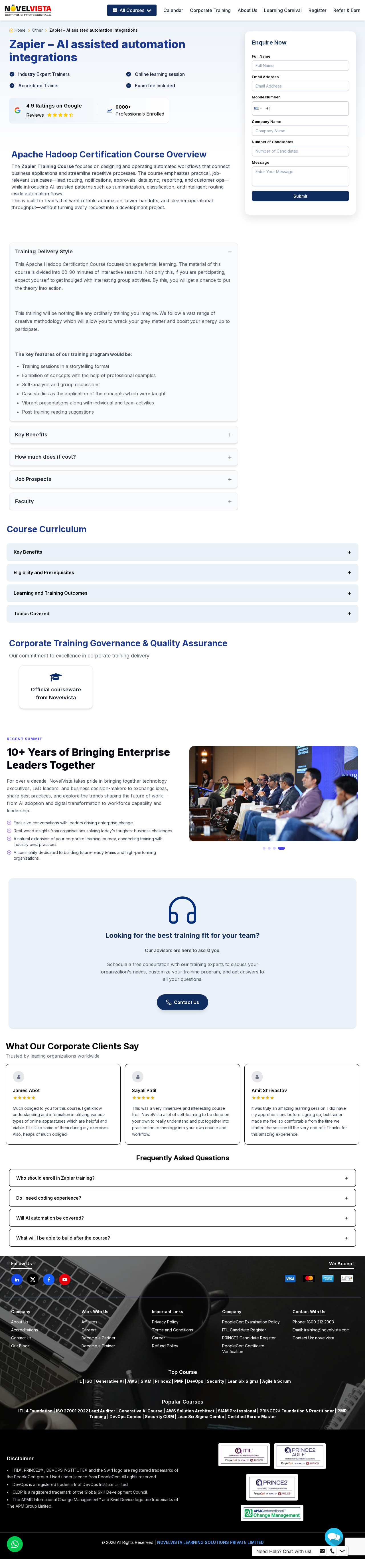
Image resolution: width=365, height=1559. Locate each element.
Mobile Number (266, 97)
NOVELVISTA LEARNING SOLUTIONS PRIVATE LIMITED (210, 1542)
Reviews (35, 115)
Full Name (261, 56)
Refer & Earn (346, 10)
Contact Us (186, 1002)
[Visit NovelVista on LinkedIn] (17, 1279)
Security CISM (159, 1416)
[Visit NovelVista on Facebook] (48, 1279)
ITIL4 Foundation (35, 1410)
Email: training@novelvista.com (321, 1329)
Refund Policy (165, 1345)
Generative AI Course (141, 1410)
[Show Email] (322, 1551)
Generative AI (110, 1381)
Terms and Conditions (172, 1329)
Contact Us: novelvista (313, 1337)
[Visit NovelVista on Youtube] (64, 1279)
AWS (132, 1381)
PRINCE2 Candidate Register (249, 1337)
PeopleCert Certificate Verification (243, 1348)
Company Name (266, 121)
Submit (300, 196)
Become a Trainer (98, 1345)
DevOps (195, 1381)
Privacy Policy (165, 1321)
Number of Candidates (272, 141)
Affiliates (89, 1321)
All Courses (131, 10)
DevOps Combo (125, 1416)
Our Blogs (20, 1345)
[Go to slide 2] (273, 848)
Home (20, 30)
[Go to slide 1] (266, 848)
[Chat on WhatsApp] (15, 1544)
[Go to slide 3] (278, 848)
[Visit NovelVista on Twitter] (32, 1279)
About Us (247, 10)
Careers (89, 1329)
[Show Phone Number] (332, 1551)
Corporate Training (210, 10)
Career (158, 1337)
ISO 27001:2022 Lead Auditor (85, 1410)
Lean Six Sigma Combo (200, 1416)
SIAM (146, 1381)
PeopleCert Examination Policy (251, 1321)
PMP (179, 1381)
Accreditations (24, 1329)
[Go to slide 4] (283, 848)
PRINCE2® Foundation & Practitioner (296, 1410)
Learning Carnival (283, 10)
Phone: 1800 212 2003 (313, 1321)
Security (215, 1381)
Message (260, 162)
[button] (257, 108)
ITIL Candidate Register (244, 1329)
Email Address (265, 76)
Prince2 (163, 1381)
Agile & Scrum (276, 1381)
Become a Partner (98, 1337)
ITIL (78, 1381)
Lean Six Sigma (243, 1381)
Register (318, 10)
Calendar (173, 10)
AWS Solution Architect (190, 1410)
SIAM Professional (237, 1410)
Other (37, 30)
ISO (88, 1381)
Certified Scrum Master (252, 1416)
